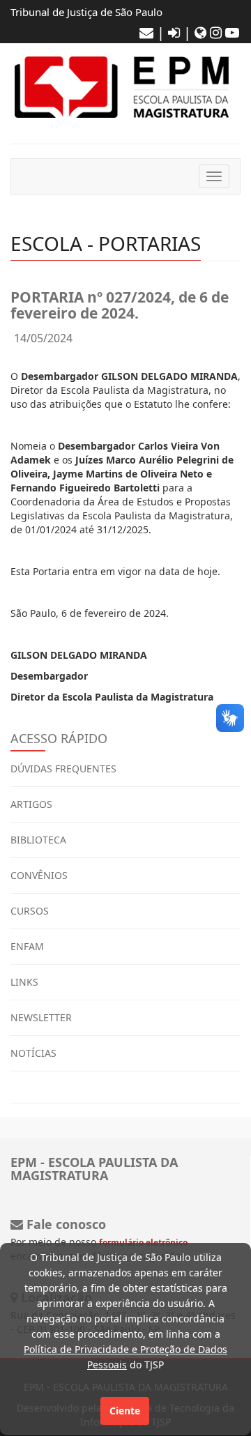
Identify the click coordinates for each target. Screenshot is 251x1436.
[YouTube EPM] (232, 32)
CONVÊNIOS (39, 875)
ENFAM (27, 946)
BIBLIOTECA (38, 839)
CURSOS (29, 910)
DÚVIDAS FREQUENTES (63, 768)
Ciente (124, 1410)
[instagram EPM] (216, 32)
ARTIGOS (31, 804)
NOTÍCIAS (33, 1053)
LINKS (24, 981)
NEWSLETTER (41, 1017)
